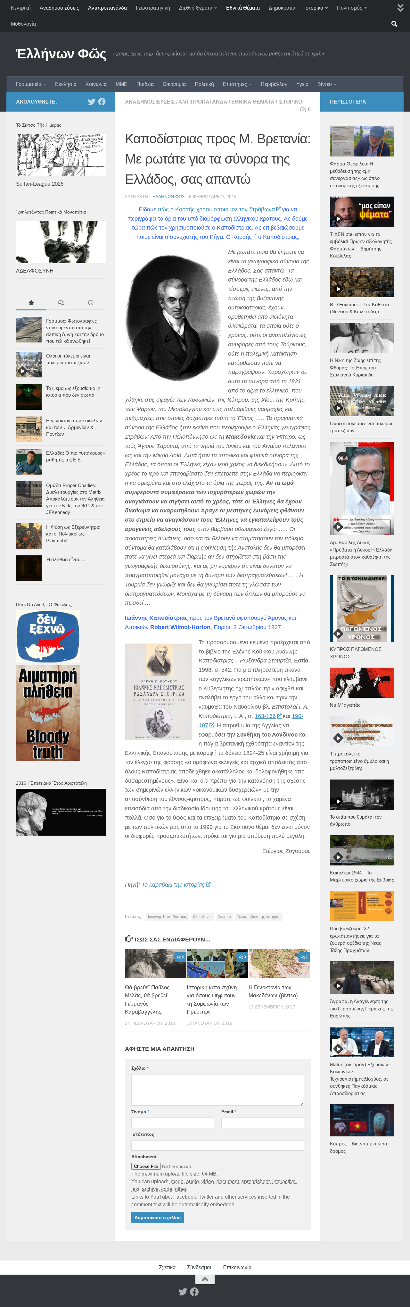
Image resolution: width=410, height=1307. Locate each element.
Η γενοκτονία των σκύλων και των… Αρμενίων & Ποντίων (74, 427)
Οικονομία (174, 84)
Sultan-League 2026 (39, 184)
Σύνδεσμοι (199, 1267)
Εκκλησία (66, 84)
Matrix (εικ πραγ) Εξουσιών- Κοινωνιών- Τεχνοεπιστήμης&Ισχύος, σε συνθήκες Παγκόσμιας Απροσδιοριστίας (360, 1079)
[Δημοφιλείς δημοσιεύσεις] (31, 303)
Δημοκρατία (282, 8)
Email (228, 1111)
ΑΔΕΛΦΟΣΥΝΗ (34, 271)
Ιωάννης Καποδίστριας (167, 917)
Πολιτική (204, 84)
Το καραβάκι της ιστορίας (173, 884)
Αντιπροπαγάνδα (107, 8)
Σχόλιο (140, 1068)
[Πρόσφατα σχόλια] (61, 303)
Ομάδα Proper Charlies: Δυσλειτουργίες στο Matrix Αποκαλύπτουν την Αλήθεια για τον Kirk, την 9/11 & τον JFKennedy (75, 499)
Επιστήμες (235, 84)
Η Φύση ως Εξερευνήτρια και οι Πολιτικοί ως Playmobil (73, 533)
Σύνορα (224, 917)
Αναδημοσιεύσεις (59, 8)
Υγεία (302, 84)
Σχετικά (167, 1267)
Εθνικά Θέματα (243, 8)
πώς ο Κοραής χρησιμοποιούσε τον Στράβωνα (216, 209)
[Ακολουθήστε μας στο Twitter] (91, 101)
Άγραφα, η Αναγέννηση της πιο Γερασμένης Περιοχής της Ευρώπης (361, 1008)
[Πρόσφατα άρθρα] (91, 303)
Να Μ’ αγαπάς (345, 705)
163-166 (265, 716)
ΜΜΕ (121, 84)
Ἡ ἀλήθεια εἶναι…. (65, 559)
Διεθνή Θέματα (195, 8)
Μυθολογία (23, 24)
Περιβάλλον (274, 84)
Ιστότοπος (142, 1134)
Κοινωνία (96, 84)
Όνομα (140, 1111)
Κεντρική (21, 8)
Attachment (144, 1156)
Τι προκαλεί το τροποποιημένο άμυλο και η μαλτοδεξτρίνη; (359, 761)
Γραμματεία (28, 84)
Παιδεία (145, 84)
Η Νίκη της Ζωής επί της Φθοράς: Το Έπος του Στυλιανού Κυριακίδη (355, 367)
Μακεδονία (202, 917)
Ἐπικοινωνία (237, 1267)
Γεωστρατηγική (153, 8)
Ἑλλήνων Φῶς (61, 53)
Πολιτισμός (349, 8)
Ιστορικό (313, 8)
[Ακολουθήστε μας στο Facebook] (102, 101)
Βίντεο (324, 84)
